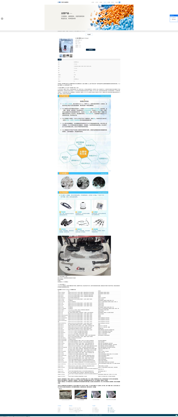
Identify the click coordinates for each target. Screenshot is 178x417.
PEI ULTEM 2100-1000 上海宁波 (111, 399)
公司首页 (92, 2)
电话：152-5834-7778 (111, 409)
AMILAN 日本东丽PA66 (95, 410)
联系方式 (112, 2)
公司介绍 (96, 2)
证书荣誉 (108, 2)
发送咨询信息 (91, 49)
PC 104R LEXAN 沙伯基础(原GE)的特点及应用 (75, 410)
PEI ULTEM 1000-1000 (96, 399)
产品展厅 (104, 2)
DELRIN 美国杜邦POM (95, 409)
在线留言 (116, 2)
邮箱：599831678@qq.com (111, 410)
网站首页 (63, 31)
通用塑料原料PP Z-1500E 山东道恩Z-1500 (75, 409)
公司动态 (100, 2)
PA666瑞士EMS (71, 31)
